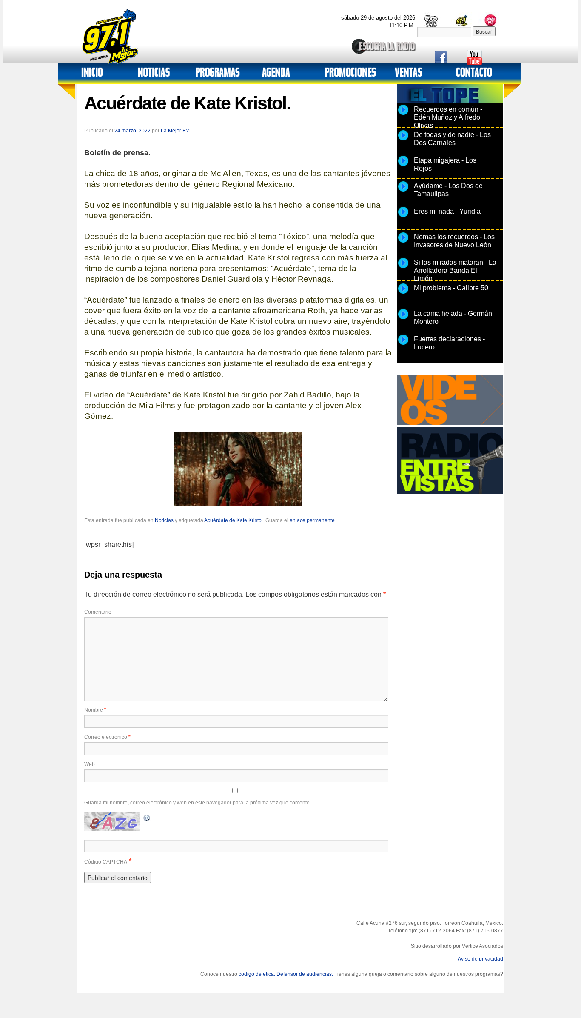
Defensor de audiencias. (304, 974)
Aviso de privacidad (480, 959)
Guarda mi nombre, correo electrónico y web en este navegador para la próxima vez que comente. (197, 803)
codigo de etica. (257, 974)
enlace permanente (312, 520)
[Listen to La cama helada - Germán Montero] (403, 319)
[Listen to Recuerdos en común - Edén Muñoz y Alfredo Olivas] (403, 114)
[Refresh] (147, 817)
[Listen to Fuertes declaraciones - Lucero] (403, 344)
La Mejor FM (175, 131)
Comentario (97, 612)
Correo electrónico (107, 737)
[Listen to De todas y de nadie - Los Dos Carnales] (403, 140)
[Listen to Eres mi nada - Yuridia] (403, 217)
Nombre (95, 710)
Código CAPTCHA (105, 862)
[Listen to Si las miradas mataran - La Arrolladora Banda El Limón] (403, 268)
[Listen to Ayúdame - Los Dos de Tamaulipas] (403, 191)
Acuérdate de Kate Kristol (233, 520)
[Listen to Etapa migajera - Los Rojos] (403, 166)
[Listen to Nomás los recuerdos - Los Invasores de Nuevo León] (403, 242)
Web (89, 764)
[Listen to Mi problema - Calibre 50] (403, 293)
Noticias (164, 520)
